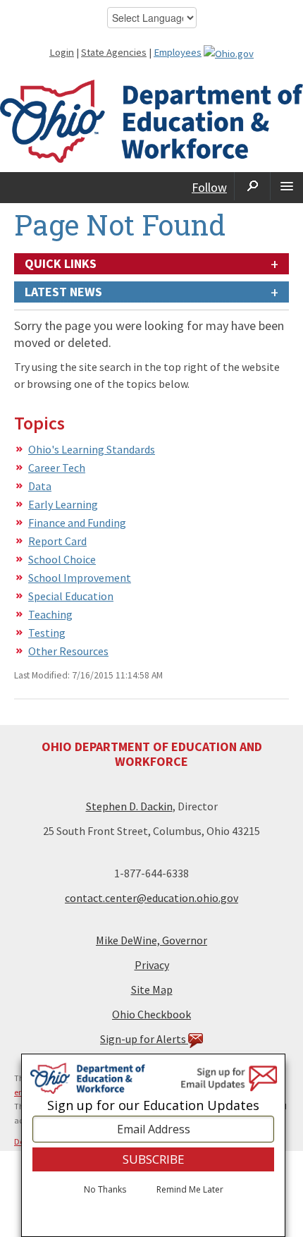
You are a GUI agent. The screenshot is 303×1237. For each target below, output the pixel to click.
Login (61, 52)
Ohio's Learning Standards (91, 449)
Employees (178, 52)
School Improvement (79, 578)
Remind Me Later (189, 1189)
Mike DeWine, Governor (151, 940)
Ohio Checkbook (151, 1014)
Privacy (152, 965)
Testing (47, 633)
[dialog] (153, 1145)
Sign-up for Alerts (144, 1039)
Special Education (70, 596)
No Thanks (105, 1189)
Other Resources (68, 651)
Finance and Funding (77, 523)
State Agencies (114, 52)
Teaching (50, 614)
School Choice (62, 559)
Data (39, 486)
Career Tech (56, 468)
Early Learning (63, 504)
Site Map (152, 989)
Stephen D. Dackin (129, 806)
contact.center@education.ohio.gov (151, 898)
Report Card (57, 541)
